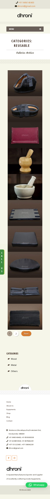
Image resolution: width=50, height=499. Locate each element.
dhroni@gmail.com (26, 6)
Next (26, 333)
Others (14, 371)
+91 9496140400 (26, 2)
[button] (36, 484)
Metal (13, 365)
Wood (14, 358)
